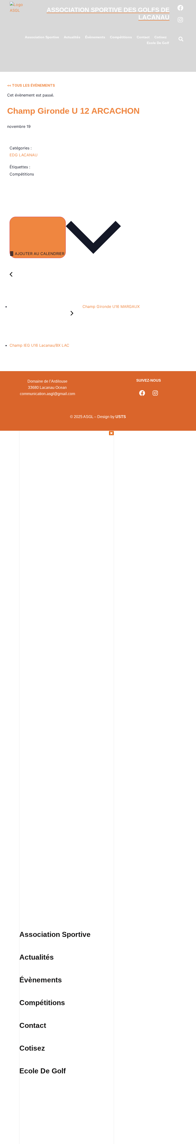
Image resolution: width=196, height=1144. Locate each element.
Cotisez (160, 37)
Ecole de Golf (158, 43)
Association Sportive (42, 37)
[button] (181, 40)
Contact (143, 37)
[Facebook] (180, 8)
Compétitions (121, 37)
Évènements (95, 37)
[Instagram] (180, 20)
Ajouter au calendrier (39, 253)
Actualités (72, 37)
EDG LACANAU (24, 155)
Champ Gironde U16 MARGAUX (110, 306)
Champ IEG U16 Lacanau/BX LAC (40, 345)
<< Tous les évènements (31, 85)
